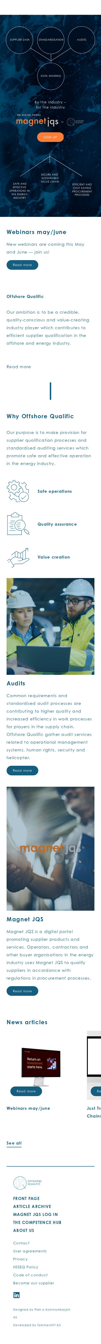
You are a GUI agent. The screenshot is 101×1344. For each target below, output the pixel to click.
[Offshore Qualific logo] (27, 1183)
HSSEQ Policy (26, 1267)
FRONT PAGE (26, 1198)
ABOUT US (23, 1230)
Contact (21, 1243)
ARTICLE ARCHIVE (32, 1206)
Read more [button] (26, 1091)
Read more (22, 265)
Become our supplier (33, 1283)
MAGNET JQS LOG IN (35, 1214)
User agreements (30, 1251)
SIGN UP (50, 137)
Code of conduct (30, 1275)
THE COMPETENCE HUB (37, 1222)
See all (14, 1143)
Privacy (20, 1259)
